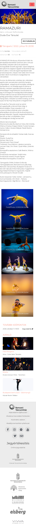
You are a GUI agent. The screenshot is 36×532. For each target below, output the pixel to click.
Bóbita (5, 372)
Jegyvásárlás (29, 41)
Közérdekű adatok (18, 420)
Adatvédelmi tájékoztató (18, 412)
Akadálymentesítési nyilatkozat (18, 423)
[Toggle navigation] (32, 4)
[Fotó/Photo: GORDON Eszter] (17, 200)
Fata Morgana (8, 351)
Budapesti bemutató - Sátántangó (16, 393)
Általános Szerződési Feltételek (18, 416)
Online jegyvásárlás (18, 447)
